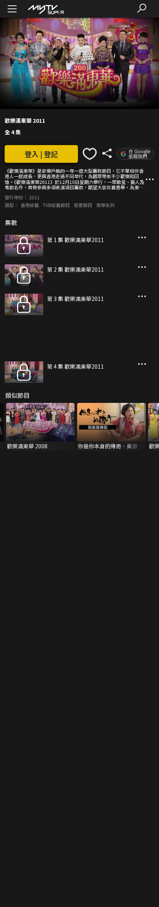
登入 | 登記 (41, 154)
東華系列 (105, 205)
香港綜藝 (29, 205)
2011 (34, 197)
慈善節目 (83, 205)
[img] (45, 9)
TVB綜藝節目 (56, 205)
